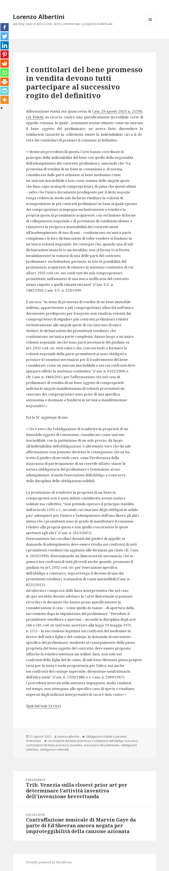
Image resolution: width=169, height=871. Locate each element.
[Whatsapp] (4, 72)
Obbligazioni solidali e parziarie (106, 736)
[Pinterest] (4, 54)
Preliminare (33, 741)
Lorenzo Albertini (39, 17)
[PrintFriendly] (4, 91)
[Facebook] (4, 27)
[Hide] (1, 108)
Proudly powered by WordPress (49, 862)
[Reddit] (4, 63)
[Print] (4, 82)
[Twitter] (4, 36)
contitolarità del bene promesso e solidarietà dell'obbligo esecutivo (93, 741)
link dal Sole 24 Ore (43, 706)
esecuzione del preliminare (101, 745)
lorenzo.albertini (68, 736)
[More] (4, 100)
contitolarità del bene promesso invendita (54, 745)
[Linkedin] (4, 45)
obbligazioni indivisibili (54, 749)
